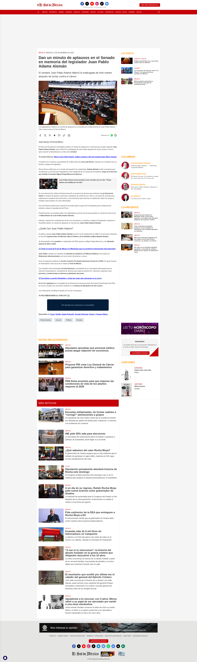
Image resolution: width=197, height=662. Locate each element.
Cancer (58, 320)
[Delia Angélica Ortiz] (125, 176)
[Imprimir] (69, 135)
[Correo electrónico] (59, 135)
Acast (52, 314)
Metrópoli (53, 12)
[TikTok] (102, 4)
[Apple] (118, 646)
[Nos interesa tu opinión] (98, 628)
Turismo (131, 12)
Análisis (77, 12)
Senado (79, 320)
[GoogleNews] (113, 646)
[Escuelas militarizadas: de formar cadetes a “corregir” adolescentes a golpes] (51, 417)
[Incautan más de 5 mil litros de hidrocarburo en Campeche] (51, 535)
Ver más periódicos (149, 5)
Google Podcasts (81, 314)
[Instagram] (97, 4)
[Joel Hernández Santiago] (125, 165)
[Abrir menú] (38, 12)
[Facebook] (82, 4)
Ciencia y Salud (121, 12)
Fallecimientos (45, 320)
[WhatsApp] (49, 135)
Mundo (61, 12)
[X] (87, 4)
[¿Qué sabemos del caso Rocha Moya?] (51, 454)
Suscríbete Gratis (140, 353)
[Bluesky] (107, 4)
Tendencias (109, 12)
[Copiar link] (64, 135)
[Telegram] (54, 135)
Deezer (92, 314)
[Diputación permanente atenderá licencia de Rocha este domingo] (51, 473)
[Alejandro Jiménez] (125, 186)
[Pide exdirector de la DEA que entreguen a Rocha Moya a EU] (51, 516)
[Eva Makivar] (125, 197)
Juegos (139, 12)
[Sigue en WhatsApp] (111, 135)
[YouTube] (92, 4)
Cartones (85, 12)
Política (69, 320)
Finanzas (68, 12)
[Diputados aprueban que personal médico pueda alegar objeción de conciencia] (51, 351)
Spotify (58, 314)
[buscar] (159, 12)
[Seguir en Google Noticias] (115, 135)
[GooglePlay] (123, 646)
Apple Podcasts (68, 314)
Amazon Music (102, 314)
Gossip (93, 12)
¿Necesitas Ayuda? (99, 641)
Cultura (100, 12)
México (45, 12)
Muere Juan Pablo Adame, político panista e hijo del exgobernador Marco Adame (85, 157)
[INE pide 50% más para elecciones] (51, 437)
